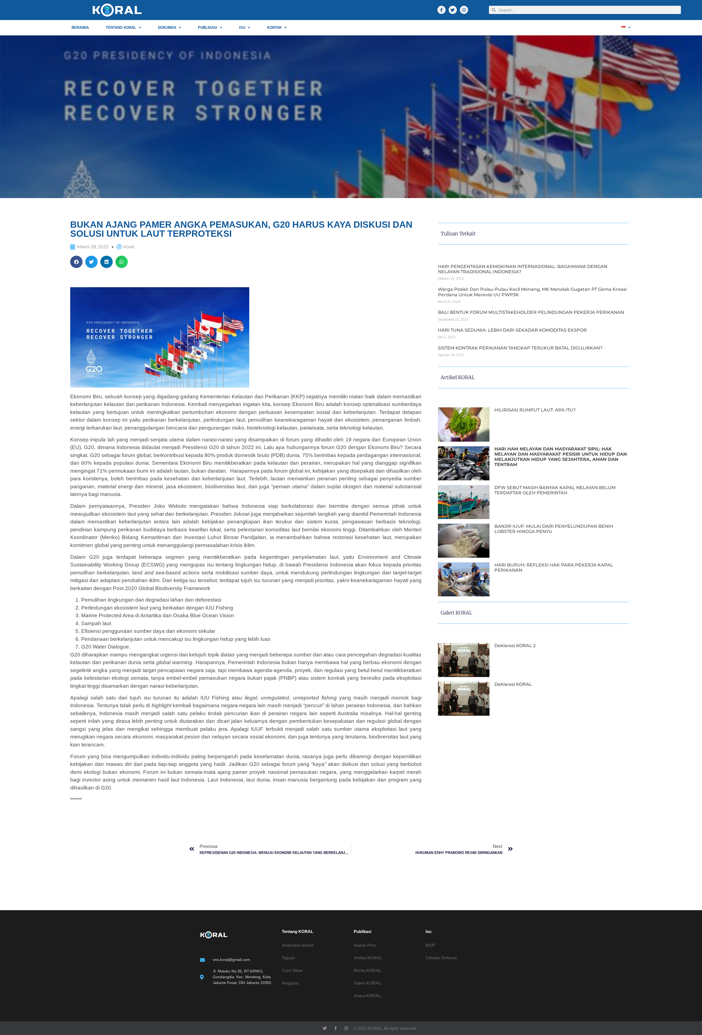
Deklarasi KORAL (513, 684)
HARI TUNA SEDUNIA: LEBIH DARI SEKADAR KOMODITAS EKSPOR (512, 330)
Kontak (274, 28)
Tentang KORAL (121, 28)
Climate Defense (441, 957)
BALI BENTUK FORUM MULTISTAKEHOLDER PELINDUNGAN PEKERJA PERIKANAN (531, 312)
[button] (76, 262)
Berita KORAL (367, 970)
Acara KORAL (367, 995)
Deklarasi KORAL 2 (515, 645)
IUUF (430, 945)
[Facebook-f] (441, 10)
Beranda (80, 28)
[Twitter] (453, 10)
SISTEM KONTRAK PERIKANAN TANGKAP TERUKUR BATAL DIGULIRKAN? (520, 348)
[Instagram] (464, 10)
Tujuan (288, 957)
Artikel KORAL (368, 957)
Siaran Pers (365, 945)
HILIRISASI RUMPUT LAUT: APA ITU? (535, 410)
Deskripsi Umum (298, 945)
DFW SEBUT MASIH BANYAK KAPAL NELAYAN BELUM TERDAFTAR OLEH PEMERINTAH (555, 490)
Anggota (290, 983)
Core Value (292, 970)
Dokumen (167, 28)
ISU (242, 28)
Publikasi (207, 28)
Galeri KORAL (367, 983)
